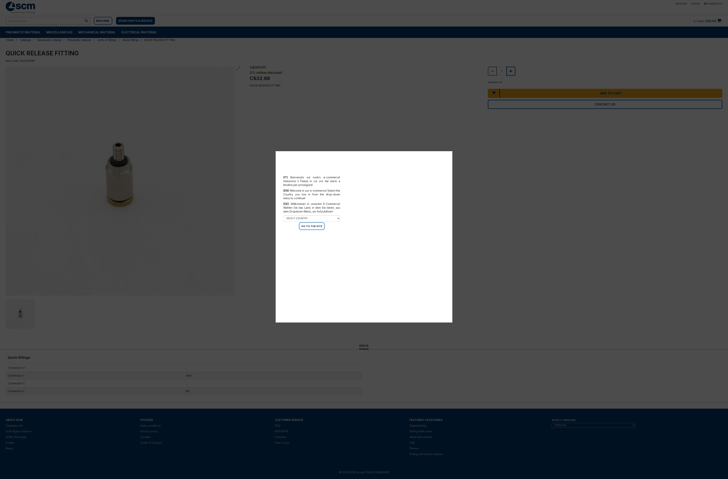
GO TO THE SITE (311, 226)
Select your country (314, 172)
